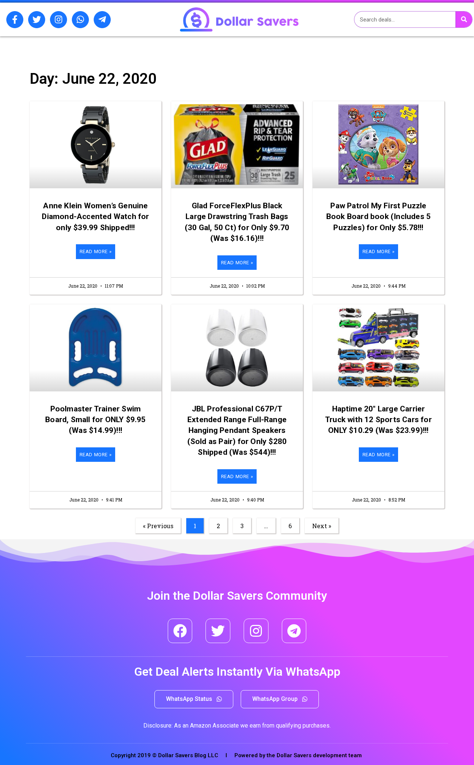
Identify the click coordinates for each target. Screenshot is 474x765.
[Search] (463, 19)
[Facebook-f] (14, 19)
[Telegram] (294, 631)
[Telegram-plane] (102, 19)
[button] (193, 699)
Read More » (96, 251)
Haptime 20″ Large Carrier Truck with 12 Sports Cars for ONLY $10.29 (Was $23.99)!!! (378, 419)
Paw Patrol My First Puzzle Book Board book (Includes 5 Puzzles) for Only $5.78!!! (378, 216)
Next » (321, 526)
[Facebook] (180, 631)
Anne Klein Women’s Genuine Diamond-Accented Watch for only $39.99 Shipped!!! (95, 216)
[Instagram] (58, 19)
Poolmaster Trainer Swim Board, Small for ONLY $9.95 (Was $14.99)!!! (95, 419)
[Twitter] (36, 19)
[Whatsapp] (80, 19)
